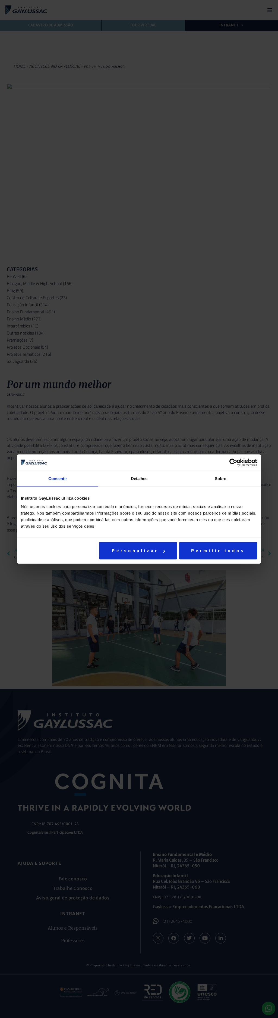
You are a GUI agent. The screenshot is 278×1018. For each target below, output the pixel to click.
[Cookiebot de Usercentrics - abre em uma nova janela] (233, 462)
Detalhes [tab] (139, 478)
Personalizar (135, 550)
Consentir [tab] (57, 478)
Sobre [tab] (220, 478)
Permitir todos (218, 550)
